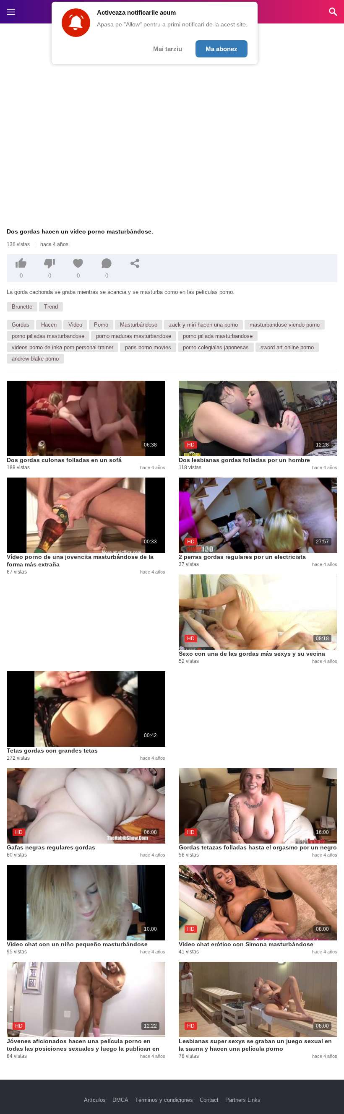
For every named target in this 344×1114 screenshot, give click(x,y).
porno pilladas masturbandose (48, 336)
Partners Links (243, 1100)
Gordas (20, 325)
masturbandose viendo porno (285, 325)
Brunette (22, 307)
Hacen (49, 325)
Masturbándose (138, 325)
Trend (51, 307)
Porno (101, 325)
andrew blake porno (35, 359)
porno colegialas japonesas (216, 347)
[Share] (135, 263)
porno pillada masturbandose (218, 336)
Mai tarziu (167, 48)
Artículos (95, 1100)
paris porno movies (148, 347)
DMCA (120, 1100)
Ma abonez (221, 48)
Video (75, 325)
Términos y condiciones (164, 1100)
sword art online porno (287, 347)
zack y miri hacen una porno (203, 325)
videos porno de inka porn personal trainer (62, 347)
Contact (209, 1100)
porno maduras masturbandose (133, 336)
